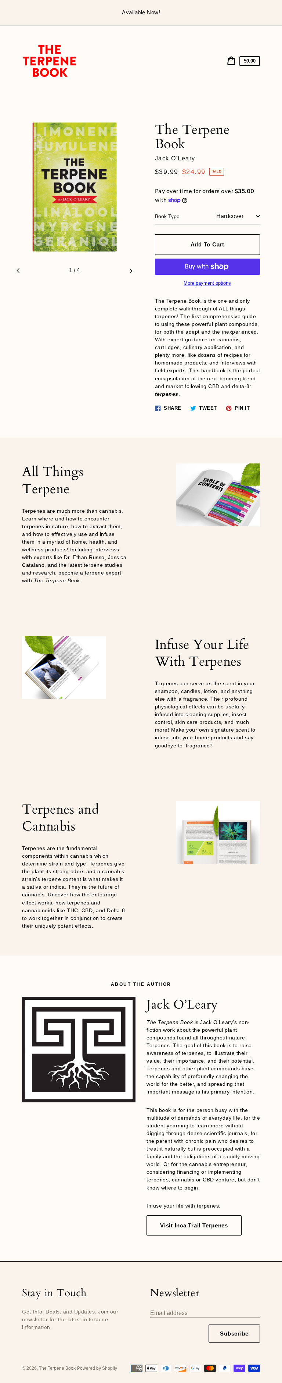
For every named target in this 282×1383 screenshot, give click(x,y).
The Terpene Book (57, 1368)
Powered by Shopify (97, 1368)
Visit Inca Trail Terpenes (194, 1225)
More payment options (207, 283)
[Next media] (131, 271)
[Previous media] (18, 271)
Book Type (167, 216)
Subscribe (234, 1333)
